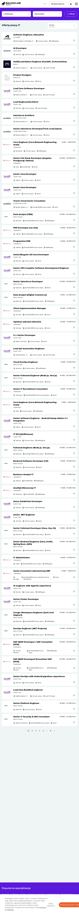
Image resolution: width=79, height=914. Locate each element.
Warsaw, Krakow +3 (21, 121)
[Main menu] (76, 4)
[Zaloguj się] (71, 4)
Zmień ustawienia (51, 905)
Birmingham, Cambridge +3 (24, 41)
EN (45, 4)
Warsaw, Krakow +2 (21, 207)
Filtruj (72, 14)
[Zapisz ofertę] (74, 40)
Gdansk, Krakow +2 (21, 355)
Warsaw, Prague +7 (21, 68)
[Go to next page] (54, 731)
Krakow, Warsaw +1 (21, 95)
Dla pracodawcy (57, 4)
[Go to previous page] (24, 731)
